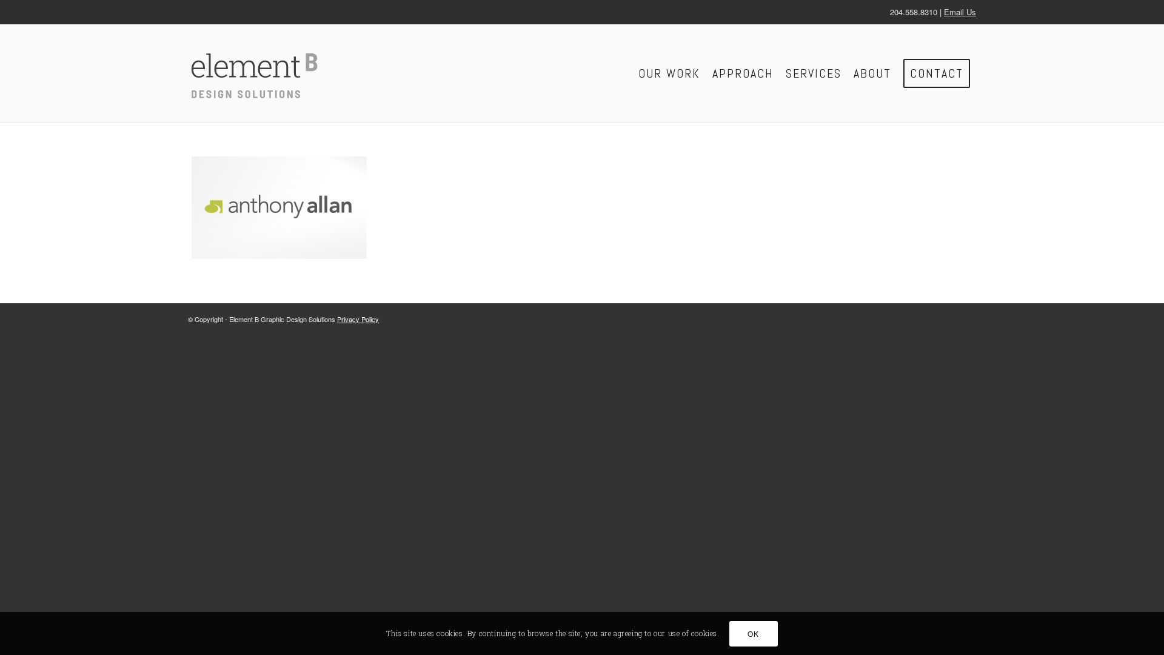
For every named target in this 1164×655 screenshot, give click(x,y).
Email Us (960, 12)
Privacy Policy (358, 319)
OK (753, 633)
